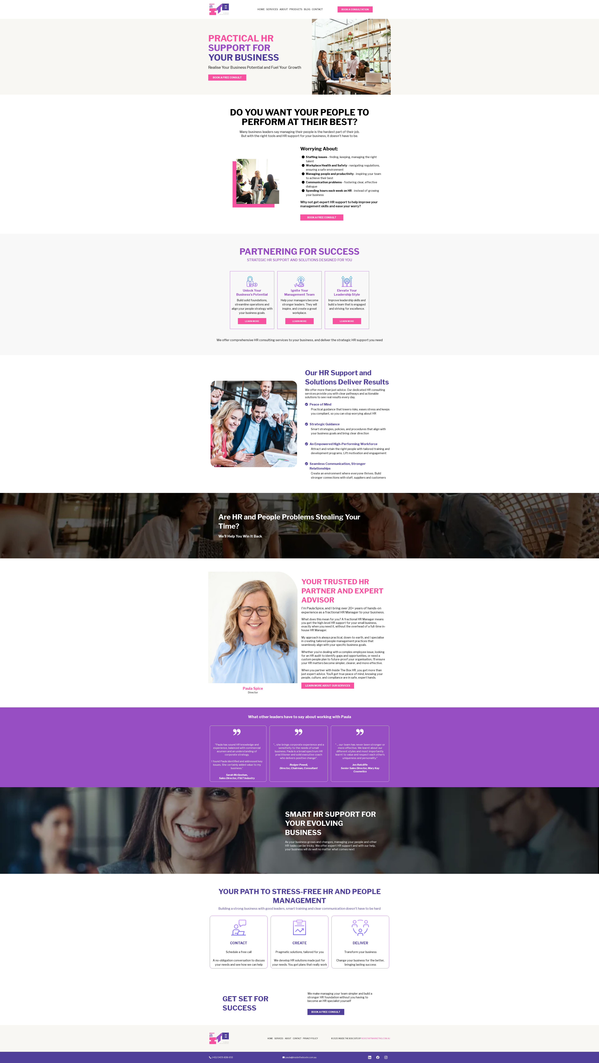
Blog (307, 9)
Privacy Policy (310, 1038)
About (284, 9)
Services (272, 9)
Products (295, 9)
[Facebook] (378, 1057)
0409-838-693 (225, 1057)
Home (261, 9)
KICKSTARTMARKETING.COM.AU (375, 1038)
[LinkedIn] (370, 1057)
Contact (317, 9)
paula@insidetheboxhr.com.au (301, 1057)
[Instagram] (386, 1057)
